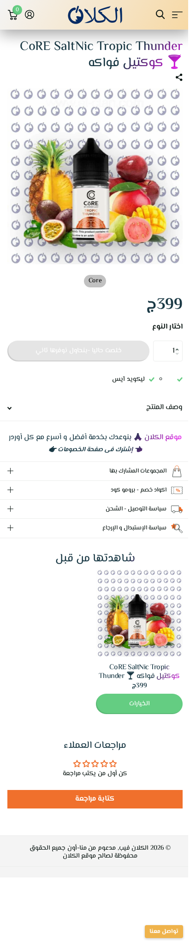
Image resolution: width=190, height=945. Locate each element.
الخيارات (132, 706)
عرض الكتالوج (177, 15)
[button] (179, 343)
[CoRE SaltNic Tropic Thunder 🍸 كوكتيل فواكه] (132, 615)
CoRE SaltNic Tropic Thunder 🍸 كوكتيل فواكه (132, 674)
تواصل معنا (157, 931)
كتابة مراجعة (91, 801)
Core (95, 281)
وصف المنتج (164, 407)
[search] (160, 14)
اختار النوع (167, 327)
